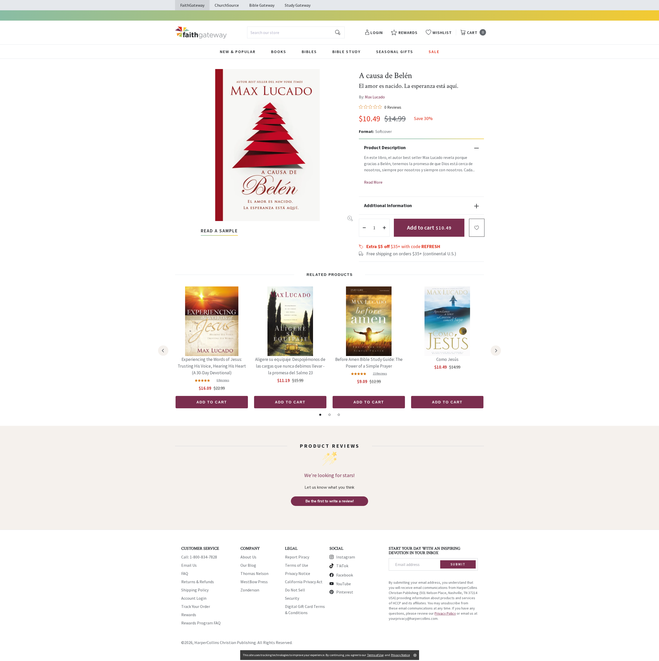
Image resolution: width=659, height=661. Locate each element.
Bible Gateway (261, 5)
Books (278, 51)
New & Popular (238, 51)
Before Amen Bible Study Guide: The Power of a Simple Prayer (369, 363)
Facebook (344, 575)
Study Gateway (297, 5)
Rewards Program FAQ (201, 622)
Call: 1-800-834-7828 (199, 557)
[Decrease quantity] (364, 227)
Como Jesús (447, 359)
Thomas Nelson (254, 573)
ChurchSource (227, 5)
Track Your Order (195, 606)
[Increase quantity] (384, 227)
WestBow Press (254, 581)
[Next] (496, 350)
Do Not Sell (295, 589)
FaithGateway (192, 5)
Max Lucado (375, 96)
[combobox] (296, 32)
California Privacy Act (304, 581)
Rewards (188, 614)
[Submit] (337, 32)
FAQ (184, 573)
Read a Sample (219, 231)
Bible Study (346, 51)
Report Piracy (297, 557)
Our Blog (248, 565)
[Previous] (163, 350)
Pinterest (344, 592)
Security (292, 598)
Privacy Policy (445, 613)
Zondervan (249, 589)
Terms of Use (296, 565)
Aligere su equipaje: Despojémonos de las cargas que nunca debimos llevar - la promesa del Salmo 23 (290, 366)
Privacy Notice (297, 573)
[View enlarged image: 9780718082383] (267, 145)
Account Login (193, 598)
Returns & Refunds (197, 581)
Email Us (189, 565)
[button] (476, 228)
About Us (248, 557)
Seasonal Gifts (394, 51)
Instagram (345, 557)
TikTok (342, 565)
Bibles (309, 51)
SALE (434, 51)
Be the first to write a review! (330, 501)
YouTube (343, 583)
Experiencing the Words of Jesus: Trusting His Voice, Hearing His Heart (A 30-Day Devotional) (212, 366)
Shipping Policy (195, 589)
